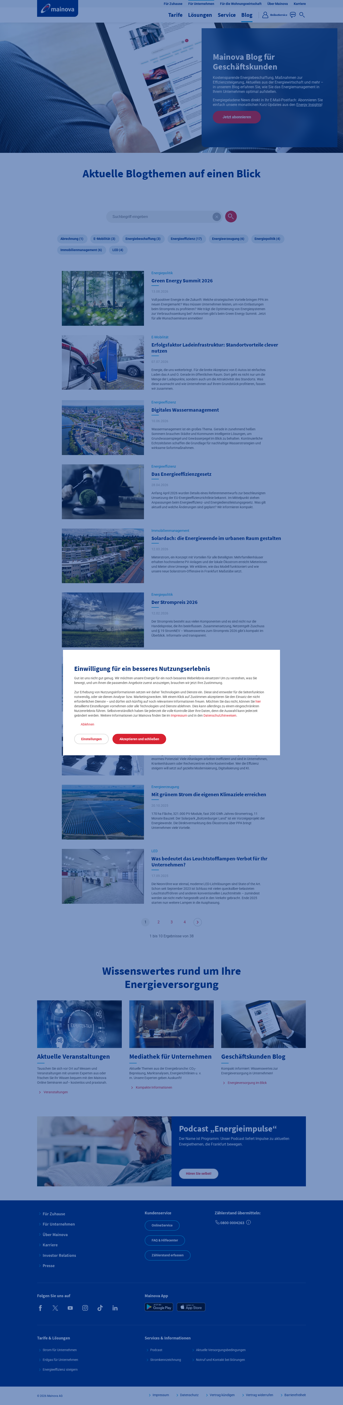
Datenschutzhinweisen (219, 715)
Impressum (179, 715)
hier (258, 701)
